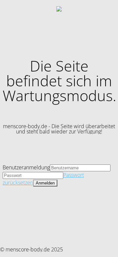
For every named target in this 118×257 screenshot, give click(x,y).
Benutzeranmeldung (26, 167)
